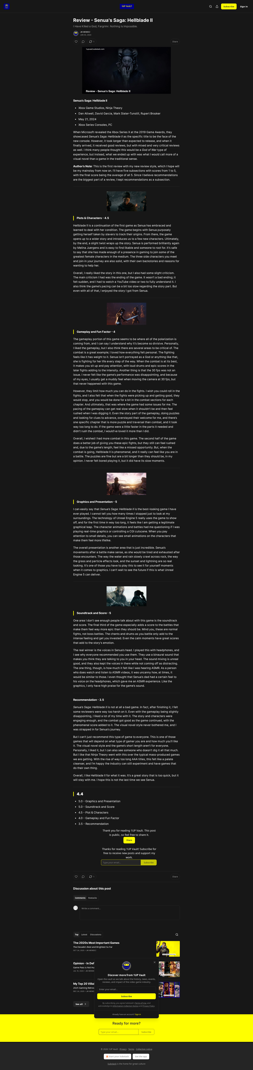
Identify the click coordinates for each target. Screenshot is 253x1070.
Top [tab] (76, 934)
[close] (154, 962)
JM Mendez (85, 32)
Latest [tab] (84, 934)
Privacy (123, 1049)
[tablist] (86, 898)
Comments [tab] (80, 898)
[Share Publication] (217, 6)
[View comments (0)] (83, 42)
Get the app (141, 1056)
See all (79, 1004)
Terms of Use (140, 1003)
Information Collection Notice (126, 1006)
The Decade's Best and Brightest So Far (92, 946)
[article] (126, 949)
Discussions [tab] (95, 934)
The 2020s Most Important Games (96, 943)
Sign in (244, 6)
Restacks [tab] (92, 898)
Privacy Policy (148, 1006)
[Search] (210, 6)
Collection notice (144, 1049)
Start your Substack (119, 1056)
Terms (131, 1049)
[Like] (76, 42)
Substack (112, 1063)
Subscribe (228, 6)
